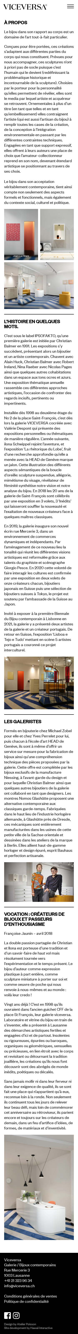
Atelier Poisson (26, 1324)
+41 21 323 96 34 (18, 1280)
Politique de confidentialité (26, 1301)
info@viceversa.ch (19, 1285)
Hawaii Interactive (41, 1327)
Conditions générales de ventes (30, 1295)
